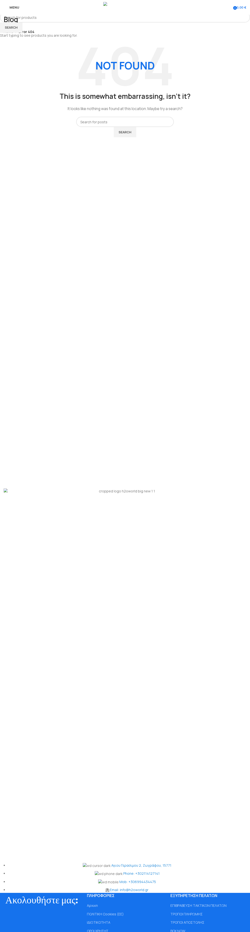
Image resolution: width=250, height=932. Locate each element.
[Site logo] (125, 7)
